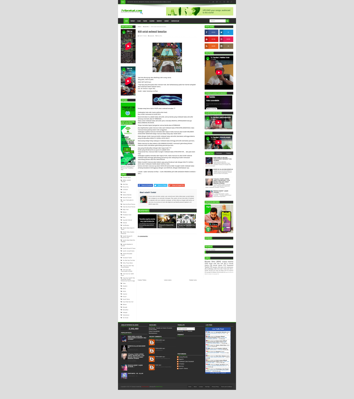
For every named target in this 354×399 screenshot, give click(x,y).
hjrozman (181, 366)
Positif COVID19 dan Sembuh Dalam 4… (216, 342)
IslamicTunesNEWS (154, 331)
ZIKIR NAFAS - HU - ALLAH (135, 373)
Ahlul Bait (125, 184)
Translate (189, 331)
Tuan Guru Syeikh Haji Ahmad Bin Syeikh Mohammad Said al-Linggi (128, 279)
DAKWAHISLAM (175, 21)
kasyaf (124, 296)
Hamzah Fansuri (127, 197)
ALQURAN (152, 21)
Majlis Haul (126, 209)
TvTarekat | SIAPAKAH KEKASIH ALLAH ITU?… (217, 365)
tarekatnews (126, 315)
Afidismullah (160, 340)
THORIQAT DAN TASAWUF (186, 361)
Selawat (125, 222)
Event (124, 192)
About (195, 386)
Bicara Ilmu (126, 187)
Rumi (124, 217)
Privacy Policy (215, 386)
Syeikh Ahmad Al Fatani (129, 248)
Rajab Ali (181, 359)
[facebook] (209, 2)
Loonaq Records (183, 357)
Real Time (217, 372)
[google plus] (231, 2)
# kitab (224, 269)
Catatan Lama (193, 280)
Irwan (158, 365)
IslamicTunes (159, 386)
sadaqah (125, 312)
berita (124, 288)
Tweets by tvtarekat (210, 250)
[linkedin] (228, 2)
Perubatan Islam (127, 214)
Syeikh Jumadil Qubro (128, 251)
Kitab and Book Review (129, 204)
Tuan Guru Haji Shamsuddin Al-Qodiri (126, 270)
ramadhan (125, 309)
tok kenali (125, 317)
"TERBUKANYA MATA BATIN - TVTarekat (215, 352)
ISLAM (139, 21)
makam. (125, 304)
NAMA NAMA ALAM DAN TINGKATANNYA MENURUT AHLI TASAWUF (137, 338)
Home (126, 21)
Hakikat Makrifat (127, 195)
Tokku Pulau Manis (128, 263)
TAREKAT (132, 21)
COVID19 (125, 189)
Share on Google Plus (178, 185)
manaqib (125, 307)
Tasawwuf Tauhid (127, 257)
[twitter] (213, 2)
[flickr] (220, 2)
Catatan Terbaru (142, 280)
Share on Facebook (147, 185)
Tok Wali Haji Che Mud (129, 260)
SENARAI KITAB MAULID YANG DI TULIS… (216, 333)
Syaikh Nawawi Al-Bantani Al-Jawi (126, 236)
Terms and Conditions (226, 386)
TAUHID (145, 21)
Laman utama (167, 280)
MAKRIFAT (159, 21)
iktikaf (124, 291)
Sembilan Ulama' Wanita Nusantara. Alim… (215, 357)
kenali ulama (126, 299)
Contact (201, 386)
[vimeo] (217, 2)
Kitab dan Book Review (129, 207)
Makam (125, 212)
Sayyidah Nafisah (127, 220)
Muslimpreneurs (153, 333)
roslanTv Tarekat (183, 368)
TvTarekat (181, 364)
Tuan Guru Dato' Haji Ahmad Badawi (127, 266)
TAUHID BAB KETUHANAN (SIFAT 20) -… (216, 338)
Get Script (212, 372)
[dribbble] (224, 2)
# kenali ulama (127, 177)
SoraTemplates (145, 386)
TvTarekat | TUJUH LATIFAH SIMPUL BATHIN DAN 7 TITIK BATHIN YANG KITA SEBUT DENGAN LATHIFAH (136, 356)
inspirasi (125, 294)
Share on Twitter (162, 185)
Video (124, 283)
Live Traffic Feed (218, 329)
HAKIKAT (166, 21)
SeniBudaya (126, 225)
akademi (125, 286)
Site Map (207, 386)
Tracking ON (223, 372)
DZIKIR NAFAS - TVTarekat (216, 349)
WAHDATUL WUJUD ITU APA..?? (136, 2)
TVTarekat (208, 346)
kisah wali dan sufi (128, 302)
